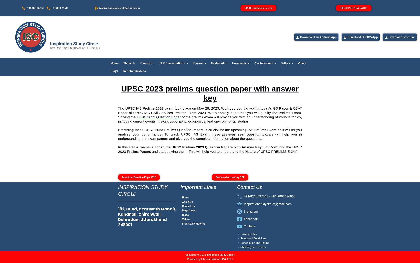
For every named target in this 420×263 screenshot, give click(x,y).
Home (114, 63)
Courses (198, 63)
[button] (173, 63)
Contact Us (147, 63)
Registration (219, 63)
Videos (302, 63)
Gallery (285, 63)
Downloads (239, 63)
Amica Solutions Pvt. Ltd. (217, 259)
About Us (129, 63)
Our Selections (263, 63)
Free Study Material (135, 71)
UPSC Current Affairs (172, 63)
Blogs (114, 71)
